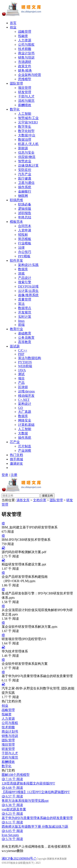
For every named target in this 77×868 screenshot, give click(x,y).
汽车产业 (24, 174)
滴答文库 (23, 500)
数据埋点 (24, 308)
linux (21, 321)
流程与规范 (26, 100)
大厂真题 (24, 411)
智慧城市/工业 (28, 118)
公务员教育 (26, 337)
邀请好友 (16, 463)
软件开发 (16, 260)
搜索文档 (47, 495)
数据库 (23, 269)
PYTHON (25, 362)
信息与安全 (26, 152)
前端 (21, 324)
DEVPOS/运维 (28, 286)
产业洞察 (24, 450)
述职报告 (24, 213)
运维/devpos (26, 391)
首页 (13, 23)
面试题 (15, 346)
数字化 (15, 109)
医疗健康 (24, 178)
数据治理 (24, 139)
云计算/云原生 (28, 290)
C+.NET (24, 400)
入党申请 (24, 230)
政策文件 (24, 66)
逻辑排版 (24, 208)
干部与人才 (26, 96)
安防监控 (24, 170)
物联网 (23, 195)
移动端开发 (26, 395)
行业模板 (24, 243)
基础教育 (24, 333)
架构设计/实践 (28, 265)
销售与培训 (26, 57)
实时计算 (24, 316)
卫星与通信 (26, 183)
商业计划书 (26, 53)
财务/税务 (25, 70)
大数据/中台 (26, 135)
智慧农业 (24, 161)
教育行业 (16, 329)
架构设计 (24, 403)
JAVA (22, 370)
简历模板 (24, 239)
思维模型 (24, 79)
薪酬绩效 (24, 105)
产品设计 (24, 278)
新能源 (23, 148)
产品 (21, 382)
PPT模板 (24, 256)
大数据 (23, 433)
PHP (21, 354)
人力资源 (24, 40)
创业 (13, 27)
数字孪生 (24, 126)
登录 (5, 475)
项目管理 (24, 87)
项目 (21, 378)
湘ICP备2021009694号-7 (19, 858)
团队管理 (16, 83)
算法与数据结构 (29, 358)
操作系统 (24, 187)
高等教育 (24, 342)
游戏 (21, 273)
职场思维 (16, 200)
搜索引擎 (24, 282)
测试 (21, 374)
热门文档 (16, 455)
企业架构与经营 (29, 75)
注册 (14, 475)
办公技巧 (24, 252)
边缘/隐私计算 (28, 165)
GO (20, 408)
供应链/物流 (26, 157)
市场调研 (24, 62)
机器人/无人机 (28, 144)
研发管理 (24, 92)
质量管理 (24, 299)
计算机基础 (26, 424)
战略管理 (24, 31)
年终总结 (24, 217)
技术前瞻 (24, 49)
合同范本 (24, 226)
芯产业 (15, 442)
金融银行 (24, 191)
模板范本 (16, 221)
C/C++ (22, 350)
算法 (21, 303)
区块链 (23, 387)
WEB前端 (25, 366)
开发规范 (24, 312)
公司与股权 (26, 44)
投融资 (23, 36)
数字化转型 (26, 131)
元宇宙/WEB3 (28, 122)
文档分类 (39, 500)
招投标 (23, 234)
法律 (21, 247)
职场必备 (24, 204)
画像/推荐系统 (28, 295)
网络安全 (24, 420)
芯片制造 (24, 446)
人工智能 (24, 113)
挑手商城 (16, 459)
